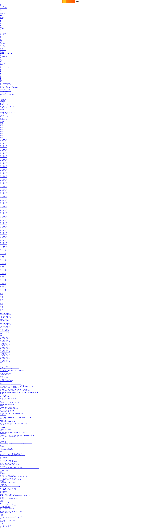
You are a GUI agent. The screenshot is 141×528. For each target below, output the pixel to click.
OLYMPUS (1, 472)
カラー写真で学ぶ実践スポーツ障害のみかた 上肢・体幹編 (8, 478)
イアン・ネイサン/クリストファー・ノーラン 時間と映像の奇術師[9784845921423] (11, 453)
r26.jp (1, 14)
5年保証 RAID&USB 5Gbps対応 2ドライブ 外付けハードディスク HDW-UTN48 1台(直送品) (12, 385)
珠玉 (0, 21)
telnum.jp (1, 15)
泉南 (0, 42)
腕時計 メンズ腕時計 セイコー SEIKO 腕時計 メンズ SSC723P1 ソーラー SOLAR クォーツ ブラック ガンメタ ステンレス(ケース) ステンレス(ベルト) (19, 468)
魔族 (0, 445)
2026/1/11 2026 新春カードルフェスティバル (6, 53)
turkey (1, 26)
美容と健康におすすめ (3, 440)
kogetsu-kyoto (2, 431)
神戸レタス (1, 292)
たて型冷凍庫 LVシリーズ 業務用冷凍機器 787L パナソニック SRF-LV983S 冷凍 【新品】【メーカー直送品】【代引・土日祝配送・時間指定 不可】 (19, 392)
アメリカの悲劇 (2, 499)
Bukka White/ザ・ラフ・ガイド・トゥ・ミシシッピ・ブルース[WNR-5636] (10, 454)
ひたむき (1, 515)
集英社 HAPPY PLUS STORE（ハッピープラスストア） (7, 112)
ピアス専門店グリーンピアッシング (5, 102)
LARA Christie (2, 120)
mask (1, 27)
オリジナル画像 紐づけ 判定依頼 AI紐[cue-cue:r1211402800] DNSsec (9, 87)
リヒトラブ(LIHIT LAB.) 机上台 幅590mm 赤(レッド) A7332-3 (8, 489)
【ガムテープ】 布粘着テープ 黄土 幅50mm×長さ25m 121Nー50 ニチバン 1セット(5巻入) (11, 487)
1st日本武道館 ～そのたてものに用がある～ (6, 379)
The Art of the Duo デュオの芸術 (4, 492)
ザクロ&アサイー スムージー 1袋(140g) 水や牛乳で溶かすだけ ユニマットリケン (10, 384)
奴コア (1, 20)
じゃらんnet (1, 97)
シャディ (1, 110)
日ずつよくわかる (2, 382)
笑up (0, 29)
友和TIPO (1, 439)
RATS (1, 503)
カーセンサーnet (2, 96)
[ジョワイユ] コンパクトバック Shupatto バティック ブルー (8, 372)
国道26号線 (1, 49)
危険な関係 (1, 376)
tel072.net (1, 16)
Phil (0, 509)
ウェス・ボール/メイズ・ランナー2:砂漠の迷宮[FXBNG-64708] (8, 461)
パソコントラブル (2, 46)
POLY (1, 518)
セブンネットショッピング (3, 92)
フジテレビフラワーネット (3, 113)
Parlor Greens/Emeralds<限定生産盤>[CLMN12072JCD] (7, 508)
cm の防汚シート (2, 458)
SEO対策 (1, 64)
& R (0, 524)
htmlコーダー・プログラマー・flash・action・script (6, 67)
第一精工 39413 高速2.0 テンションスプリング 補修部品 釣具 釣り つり (9, 387)
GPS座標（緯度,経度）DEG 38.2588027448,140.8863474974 (7, 421)
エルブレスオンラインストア (4, 116)
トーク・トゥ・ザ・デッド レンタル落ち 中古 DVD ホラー (8, 520)
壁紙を (1, 362)
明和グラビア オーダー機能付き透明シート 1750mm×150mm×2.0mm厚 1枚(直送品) (11, 511)
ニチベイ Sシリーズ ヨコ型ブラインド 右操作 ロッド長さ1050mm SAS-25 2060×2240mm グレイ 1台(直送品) (14, 476)
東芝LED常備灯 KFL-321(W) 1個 (4, 374)
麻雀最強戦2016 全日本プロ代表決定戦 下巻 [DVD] (7, 475)
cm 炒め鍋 (1, 514)
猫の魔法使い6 (2, 367)
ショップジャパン (2, 121)
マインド (1, 11)
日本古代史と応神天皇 (3, 399)
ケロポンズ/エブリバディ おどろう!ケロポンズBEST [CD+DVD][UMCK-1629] (10, 365)
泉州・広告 (1, 48)
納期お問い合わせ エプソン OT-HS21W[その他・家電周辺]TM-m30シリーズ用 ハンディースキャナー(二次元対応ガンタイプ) (16, 386)
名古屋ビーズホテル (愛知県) (4, 371)
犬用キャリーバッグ (3, 415)
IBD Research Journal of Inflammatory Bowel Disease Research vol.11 (8, 448)
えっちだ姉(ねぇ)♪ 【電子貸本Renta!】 (5, 366)
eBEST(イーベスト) (2, 101)
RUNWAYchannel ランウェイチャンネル (5, 313)
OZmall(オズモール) (2, 100)
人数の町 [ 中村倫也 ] (3, 521)
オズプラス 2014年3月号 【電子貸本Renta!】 (6, 373)
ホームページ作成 (2, 43)
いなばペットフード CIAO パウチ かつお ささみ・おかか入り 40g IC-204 (9, 402)
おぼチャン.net (2, 17)
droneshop (1, 401)
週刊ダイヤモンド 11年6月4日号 (4, 526)
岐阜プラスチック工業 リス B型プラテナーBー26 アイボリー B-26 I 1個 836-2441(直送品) (11, 413)
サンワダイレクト (2, 118)
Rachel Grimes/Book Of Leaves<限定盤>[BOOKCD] (6, 449)
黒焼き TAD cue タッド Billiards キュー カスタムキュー (7, 86)
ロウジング (1, 501)
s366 (0, 23)
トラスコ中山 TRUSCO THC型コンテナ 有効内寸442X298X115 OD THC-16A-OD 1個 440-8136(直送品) (13, 389)
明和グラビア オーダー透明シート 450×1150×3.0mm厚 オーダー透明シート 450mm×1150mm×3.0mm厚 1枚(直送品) (15, 390)
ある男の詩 (1, 434)
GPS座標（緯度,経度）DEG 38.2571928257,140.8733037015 (7, 441)
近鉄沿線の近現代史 (3, 473)
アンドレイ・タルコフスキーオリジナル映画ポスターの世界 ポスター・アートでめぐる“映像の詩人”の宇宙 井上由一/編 (16, 519)
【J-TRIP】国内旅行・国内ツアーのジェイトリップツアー (7, 108)
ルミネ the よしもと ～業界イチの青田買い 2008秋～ (7, 460)
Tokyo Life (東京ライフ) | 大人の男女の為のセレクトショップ (8, 106)
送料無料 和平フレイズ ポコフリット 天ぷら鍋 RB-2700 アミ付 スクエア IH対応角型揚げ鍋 (12, 455)
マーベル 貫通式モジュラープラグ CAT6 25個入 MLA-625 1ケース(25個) (9, 517)
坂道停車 (1, 393)
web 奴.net (1, 18)
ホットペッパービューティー (4, 107)
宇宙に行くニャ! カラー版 (3, 427)
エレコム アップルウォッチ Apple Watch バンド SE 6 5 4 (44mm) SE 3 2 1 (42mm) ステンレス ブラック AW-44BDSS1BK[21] (16, 443)
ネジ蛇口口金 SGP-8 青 (3, 420)
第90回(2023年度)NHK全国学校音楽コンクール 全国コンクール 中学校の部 (10, 464)
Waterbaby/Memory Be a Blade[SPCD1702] (5, 507)
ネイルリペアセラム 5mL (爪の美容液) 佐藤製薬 (6, 380)
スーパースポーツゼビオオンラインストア (5, 91)
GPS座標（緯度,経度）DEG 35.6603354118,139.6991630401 (7, 404)
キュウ (1, 10)
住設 (0, 9)
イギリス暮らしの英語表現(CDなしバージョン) (6, 504)
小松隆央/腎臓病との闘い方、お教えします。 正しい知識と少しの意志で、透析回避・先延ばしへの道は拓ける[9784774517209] (17, 435)
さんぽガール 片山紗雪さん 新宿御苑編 (5, 429)
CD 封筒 (1, 430)
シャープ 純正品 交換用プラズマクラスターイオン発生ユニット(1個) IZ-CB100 (10, 479)
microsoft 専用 (2, 438)
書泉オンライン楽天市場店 (3, 491)
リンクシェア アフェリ (3, 33)
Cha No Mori (1, 500)
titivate (1, 333)
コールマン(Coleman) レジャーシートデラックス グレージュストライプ (9, 469)
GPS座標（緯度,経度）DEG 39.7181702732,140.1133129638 (7, 411)
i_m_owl (1, 24)
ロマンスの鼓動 (2, 480)
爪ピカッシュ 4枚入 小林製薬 (4, 377)
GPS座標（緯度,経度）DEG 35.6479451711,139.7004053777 (7, 482)
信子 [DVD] (1, 414)
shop (0, 31)
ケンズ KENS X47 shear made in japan (5, 83)
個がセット (1, 522)
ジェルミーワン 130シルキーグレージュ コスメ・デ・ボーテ (8, 391)
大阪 (0, 38)
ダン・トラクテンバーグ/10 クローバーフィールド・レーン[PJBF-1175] (9, 368)
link (0, 4)
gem (0, 25)
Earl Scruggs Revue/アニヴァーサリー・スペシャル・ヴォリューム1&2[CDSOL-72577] (11, 505)
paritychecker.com (2, 13)
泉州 (0, 39)
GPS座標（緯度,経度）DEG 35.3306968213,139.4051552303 (7, 407)
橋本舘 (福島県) (2, 446)
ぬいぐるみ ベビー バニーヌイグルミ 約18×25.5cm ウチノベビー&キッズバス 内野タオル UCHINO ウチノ (14, 423)
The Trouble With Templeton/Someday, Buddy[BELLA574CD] (7, 494)
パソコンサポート (2, 45)
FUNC (1, 383)
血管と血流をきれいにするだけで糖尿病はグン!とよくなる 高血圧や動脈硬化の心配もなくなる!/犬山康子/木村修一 (15, 495)
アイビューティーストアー (3, 138)
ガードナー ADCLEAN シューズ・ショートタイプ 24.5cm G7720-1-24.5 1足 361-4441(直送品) (12, 370)
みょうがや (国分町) (3, 466)
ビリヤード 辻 (2, 52)
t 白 (0, 426)
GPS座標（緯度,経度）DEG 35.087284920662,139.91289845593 (8, 484)
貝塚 (0, 61)
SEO (0, 37)
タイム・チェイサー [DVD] (3, 457)
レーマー (1, 523)
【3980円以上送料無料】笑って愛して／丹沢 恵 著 (7, 424)
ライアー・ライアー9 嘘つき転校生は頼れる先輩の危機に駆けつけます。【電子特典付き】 (12, 467)
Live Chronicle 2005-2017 (3, 395)
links (0, 54)
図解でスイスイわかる (3, 442)
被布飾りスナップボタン (3, 418)
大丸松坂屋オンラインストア (4, 104)
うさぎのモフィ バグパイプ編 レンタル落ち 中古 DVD (7, 444)
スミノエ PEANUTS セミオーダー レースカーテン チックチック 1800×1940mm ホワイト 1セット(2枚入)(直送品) (14, 416)
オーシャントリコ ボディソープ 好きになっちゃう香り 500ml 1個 (8, 488)
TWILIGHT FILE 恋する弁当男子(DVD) (5, 512)
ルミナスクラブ (2, 115)
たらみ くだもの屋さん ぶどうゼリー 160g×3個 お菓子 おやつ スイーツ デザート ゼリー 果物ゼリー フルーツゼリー (15, 417)
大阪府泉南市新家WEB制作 (3, 56)
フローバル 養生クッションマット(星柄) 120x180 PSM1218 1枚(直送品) (9, 436)
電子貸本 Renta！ (2, 109)
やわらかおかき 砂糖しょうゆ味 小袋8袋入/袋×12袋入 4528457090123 (9, 408)
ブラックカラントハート (3, 6)
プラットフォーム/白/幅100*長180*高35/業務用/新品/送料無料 (8, 456)
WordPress (1, 405)
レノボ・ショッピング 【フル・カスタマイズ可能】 (7, 94)
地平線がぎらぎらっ (3, 433)
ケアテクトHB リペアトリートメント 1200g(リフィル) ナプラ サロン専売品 (10, 486)
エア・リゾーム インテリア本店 (4, 327)
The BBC (1, 451)
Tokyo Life (1, 125)
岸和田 (1, 40)
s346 (0, 22)
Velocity (1, 471)
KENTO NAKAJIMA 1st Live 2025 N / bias (5, 363)
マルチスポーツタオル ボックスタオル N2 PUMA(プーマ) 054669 (8, 398)
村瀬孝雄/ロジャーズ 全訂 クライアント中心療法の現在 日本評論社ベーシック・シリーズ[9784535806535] (14, 432)
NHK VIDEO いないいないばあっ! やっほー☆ (6, 381)
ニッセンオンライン (3, 93)
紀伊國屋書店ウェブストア (3, 99)
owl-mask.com (2, 12)
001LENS (1, 122)
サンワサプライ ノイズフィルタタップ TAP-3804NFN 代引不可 (8, 463)
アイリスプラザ (2, 90)
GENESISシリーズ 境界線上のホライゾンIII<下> (6, 506)
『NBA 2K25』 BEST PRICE (4, 470)
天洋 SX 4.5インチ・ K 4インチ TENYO (5, 84)
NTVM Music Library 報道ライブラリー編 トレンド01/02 (7, 410)
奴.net (1, 19)
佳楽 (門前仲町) (2, 481)
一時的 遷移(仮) (2, 28)
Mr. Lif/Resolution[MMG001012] (4, 369)
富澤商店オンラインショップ (4, 119)
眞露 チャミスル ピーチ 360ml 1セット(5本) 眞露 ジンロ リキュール (9, 498)
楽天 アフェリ (2, 34)
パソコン (1, 364)
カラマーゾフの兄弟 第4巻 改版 (4, 485)
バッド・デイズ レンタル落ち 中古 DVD (5, 502)
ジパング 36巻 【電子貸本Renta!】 (4, 396)
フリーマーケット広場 (3, 50)
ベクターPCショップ (3, 103)
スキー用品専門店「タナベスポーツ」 (5, 337)
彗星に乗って (2, 497)
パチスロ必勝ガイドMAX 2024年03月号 (5, 525)
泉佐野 (1, 41)
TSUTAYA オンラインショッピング (5, 89)
